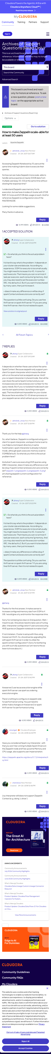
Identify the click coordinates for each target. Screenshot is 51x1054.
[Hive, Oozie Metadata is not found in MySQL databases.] (2, 335)
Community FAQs (12, 977)
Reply (42, 219)
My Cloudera (9, 984)
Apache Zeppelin (17, 142)
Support (44, 22)
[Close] (47, 988)
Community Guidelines (16, 972)
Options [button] (9, 118)
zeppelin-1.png (12, 471)
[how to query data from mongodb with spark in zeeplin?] (48, 335)
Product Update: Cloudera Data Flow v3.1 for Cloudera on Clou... (25, 907)
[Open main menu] (48, 34)
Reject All (25, 1041)
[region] (25, 1019)
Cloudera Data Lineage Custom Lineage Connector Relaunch (24, 887)
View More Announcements (25, 915)
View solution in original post (15, 311)
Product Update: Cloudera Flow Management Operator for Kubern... (22, 897)
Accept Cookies (25, 1048)
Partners (33, 22)
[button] (47, 159)
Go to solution (38, 126)
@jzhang (25, 434)
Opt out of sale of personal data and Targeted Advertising (25, 1033)
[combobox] (25, 72)
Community (8, 22)
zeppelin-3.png (38, 471)
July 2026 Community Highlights (17, 871)
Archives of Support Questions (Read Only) (21, 113)
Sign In (7, 34)
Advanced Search (10, 79)
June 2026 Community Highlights (17, 879)
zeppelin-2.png (25, 471)
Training (21, 22)
